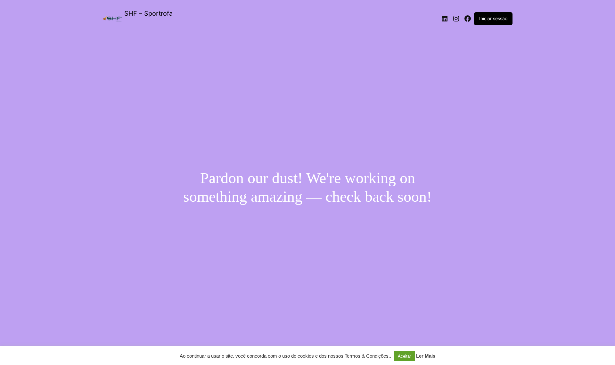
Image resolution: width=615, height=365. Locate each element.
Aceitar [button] (404, 356)
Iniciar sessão (493, 18)
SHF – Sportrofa (148, 13)
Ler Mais (425, 356)
